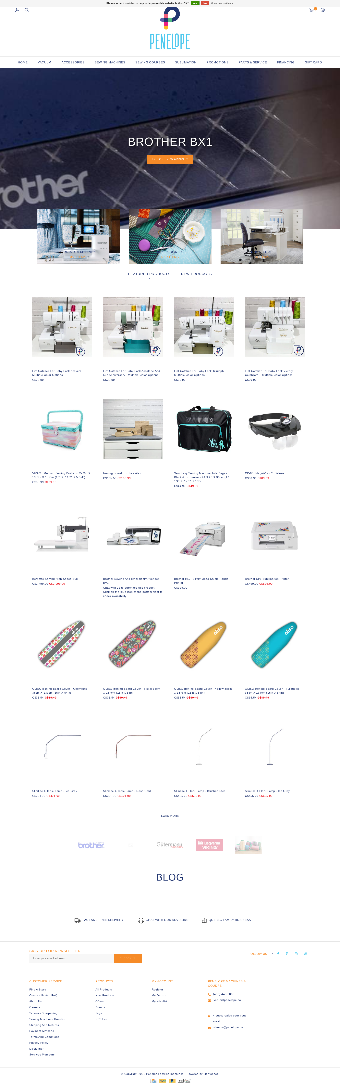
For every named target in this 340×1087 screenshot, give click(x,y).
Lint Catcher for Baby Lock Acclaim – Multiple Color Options (58, 372)
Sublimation (186, 62)
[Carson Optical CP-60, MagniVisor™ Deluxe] (275, 429)
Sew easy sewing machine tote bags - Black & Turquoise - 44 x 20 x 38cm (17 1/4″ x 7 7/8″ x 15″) (201, 477)
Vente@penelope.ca (227, 1000)
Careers (34, 1007)
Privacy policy (38, 1042)
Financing (286, 62)
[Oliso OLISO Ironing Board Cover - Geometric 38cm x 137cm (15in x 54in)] (62, 644)
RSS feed (102, 1019)
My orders (159, 995)
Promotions (217, 62)
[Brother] (91, 844)
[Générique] (130, 844)
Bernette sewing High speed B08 (55, 578)
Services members (42, 1054)
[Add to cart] (34, 386)
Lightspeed (211, 1073)
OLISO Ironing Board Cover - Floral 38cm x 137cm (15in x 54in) (131, 690)
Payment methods (41, 1030)
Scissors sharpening (43, 1013)
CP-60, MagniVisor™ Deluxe (264, 473)
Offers (99, 1001)
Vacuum (44, 62)
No (205, 3)
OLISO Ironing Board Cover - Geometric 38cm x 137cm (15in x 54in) (59, 690)
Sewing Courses (150, 62)
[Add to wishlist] (44, 386)
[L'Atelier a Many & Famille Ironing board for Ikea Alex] (133, 429)
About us (35, 1001)
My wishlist (159, 1001)
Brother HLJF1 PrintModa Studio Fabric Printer (201, 580)
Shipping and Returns (44, 1025)
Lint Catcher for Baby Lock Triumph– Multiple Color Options (200, 372)
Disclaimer (36, 1048)
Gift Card (313, 62)
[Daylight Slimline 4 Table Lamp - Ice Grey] (62, 747)
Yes (195, 3)
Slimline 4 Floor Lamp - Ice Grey (267, 790)
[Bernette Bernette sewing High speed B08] (62, 534)
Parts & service (253, 62)
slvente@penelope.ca (228, 1027)
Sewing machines (110, 62)
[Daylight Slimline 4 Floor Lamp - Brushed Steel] (204, 747)
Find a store (37, 989)
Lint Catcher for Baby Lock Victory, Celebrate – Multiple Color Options (269, 372)
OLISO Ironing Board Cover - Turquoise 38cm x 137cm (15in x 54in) (272, 690)
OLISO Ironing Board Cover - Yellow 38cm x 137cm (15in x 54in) (203, 690)
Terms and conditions (44, 1036)
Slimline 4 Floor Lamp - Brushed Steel (200, 790)
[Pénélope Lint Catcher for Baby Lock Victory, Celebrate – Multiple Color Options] (275, 326)
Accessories (73, 62)
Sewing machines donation (48, 1019)
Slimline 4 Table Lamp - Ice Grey (54, 790)
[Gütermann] (170, 844)
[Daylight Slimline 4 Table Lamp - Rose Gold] (133, 747)
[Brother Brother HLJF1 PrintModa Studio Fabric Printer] (204, 534)
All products (103, 989)
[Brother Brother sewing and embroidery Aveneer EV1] (133, 534)
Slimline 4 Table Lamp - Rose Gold (127, 790)
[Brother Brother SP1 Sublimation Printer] (275, 534)
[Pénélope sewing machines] (170, 27)
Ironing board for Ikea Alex (122, 473)
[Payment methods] (153, 1080)
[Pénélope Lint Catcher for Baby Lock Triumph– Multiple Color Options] (204, 326)
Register (157, 989)
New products (104, 995)
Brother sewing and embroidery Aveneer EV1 (131, 580)
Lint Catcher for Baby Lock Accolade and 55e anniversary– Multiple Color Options (131, 372)
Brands (100, 1007)
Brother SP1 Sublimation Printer (267, 578)
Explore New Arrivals (170, 159)
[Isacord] (248, 844)
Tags (98, 1013)
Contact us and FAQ (43, 995)
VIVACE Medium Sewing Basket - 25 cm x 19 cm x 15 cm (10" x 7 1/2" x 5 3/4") (61, 475)
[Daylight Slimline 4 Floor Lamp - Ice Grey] (275, 747)
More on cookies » (222, 3)
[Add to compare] (54, 386)
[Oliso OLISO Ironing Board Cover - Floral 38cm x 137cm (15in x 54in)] (133, 644)
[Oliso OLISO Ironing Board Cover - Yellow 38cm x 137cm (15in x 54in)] (204, 644)
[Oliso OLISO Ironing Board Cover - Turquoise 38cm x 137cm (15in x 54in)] (275, 644)
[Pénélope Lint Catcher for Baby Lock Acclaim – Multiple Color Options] (62, 326)
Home (23, 62)
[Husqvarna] (209, 844)
